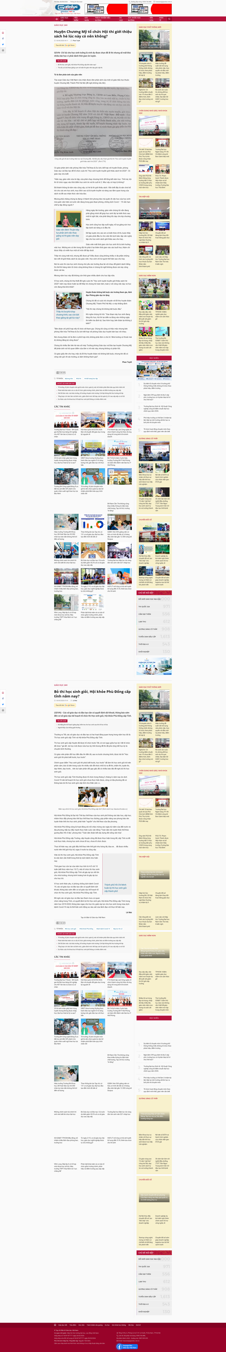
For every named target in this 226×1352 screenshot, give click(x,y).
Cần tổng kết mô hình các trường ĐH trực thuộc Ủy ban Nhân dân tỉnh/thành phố (146, 261)
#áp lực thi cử (117, 929)
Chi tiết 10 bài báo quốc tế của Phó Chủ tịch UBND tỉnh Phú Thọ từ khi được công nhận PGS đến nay (146, 155)
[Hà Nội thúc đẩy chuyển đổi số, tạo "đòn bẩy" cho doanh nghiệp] (146, 549)
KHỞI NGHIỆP (144, 652)
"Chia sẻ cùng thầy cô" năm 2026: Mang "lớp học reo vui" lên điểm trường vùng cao (153, 456)
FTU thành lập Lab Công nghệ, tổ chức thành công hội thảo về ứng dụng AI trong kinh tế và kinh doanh (119, 433)
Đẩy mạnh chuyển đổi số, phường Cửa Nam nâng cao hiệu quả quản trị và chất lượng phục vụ (154, 537)
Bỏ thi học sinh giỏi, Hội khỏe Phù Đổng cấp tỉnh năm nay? (77, 65)
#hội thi (78, 378)
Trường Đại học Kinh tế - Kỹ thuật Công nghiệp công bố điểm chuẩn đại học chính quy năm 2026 (158, 408)
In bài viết (62, 372)
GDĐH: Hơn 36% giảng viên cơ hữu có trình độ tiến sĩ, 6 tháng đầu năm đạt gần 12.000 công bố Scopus (119, 535)
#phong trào (69, 378)
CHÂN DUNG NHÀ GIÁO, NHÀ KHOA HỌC (153, 111)
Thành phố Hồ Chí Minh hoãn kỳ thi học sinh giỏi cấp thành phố (115, 879)
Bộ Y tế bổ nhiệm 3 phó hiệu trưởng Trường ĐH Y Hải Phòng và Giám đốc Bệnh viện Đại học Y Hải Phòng (119, 461)
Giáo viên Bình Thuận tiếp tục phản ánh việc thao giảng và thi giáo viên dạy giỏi (67, 234)
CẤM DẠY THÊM (145, 614)
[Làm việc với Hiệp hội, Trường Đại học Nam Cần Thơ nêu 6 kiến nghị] (162, 250)
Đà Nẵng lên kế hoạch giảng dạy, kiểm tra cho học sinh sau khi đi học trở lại (83, 725)
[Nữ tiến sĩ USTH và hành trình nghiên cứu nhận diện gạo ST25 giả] (162, 468)
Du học (121, 19)
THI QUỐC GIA (144, 606)
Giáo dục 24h (64, 19)
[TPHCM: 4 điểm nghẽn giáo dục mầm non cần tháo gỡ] (162, 305)
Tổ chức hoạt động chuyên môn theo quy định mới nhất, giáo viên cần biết (157, 430)
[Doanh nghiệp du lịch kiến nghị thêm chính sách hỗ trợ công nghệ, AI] (162, 549)
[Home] (3, 33)
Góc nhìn (87, 19)
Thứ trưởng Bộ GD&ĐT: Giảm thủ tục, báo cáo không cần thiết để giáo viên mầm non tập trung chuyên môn (162, 344)
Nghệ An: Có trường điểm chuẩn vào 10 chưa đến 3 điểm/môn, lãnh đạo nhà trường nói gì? (146, 96)
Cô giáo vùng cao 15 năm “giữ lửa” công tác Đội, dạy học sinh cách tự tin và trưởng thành (146, 503)
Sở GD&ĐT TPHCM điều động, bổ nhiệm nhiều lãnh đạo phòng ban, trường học (66, 588)
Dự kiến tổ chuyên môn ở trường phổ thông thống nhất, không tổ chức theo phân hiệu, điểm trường (157, 386)
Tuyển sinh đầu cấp (147, 637)
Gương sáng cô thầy (148, 438)
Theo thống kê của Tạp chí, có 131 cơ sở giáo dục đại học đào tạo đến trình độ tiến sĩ (92, 534)
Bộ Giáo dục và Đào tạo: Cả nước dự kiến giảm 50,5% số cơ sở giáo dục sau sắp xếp (93, 562)
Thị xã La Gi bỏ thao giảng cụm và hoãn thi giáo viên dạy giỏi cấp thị (80, 67)
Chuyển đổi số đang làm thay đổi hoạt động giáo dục (162, 235)
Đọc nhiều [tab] (154, 358)
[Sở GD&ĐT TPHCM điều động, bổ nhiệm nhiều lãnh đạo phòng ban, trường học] (66, 576)
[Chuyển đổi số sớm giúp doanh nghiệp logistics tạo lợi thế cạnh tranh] (162, 571)
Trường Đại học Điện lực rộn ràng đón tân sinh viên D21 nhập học (119, 561)
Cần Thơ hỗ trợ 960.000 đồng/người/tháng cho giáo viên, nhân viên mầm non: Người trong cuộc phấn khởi (153, 292)
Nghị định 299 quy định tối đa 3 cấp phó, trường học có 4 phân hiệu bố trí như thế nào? (157, 397)
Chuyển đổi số (145, 520)
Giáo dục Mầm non (147, 275)
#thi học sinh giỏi (70, 929)
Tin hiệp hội (144, 196)
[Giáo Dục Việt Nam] (67, 9)
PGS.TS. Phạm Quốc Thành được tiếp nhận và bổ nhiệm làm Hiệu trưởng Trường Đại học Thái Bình (162, 182)
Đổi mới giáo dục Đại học (150, 599)
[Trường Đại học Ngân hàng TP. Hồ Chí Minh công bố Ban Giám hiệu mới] (162, 142)
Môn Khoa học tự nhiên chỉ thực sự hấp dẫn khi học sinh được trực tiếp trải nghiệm (146, 479)
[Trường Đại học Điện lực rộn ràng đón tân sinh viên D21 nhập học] (119, 550)
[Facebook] (3, 38)
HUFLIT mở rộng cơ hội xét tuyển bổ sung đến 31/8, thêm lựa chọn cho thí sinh (119, 588)
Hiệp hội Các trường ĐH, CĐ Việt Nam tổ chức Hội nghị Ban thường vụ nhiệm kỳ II (146, 237)
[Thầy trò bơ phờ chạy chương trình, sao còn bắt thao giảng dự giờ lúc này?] (69, 301)
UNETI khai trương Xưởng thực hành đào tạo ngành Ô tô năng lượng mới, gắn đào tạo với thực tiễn (92, 461)
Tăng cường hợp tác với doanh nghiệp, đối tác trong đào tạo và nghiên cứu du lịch (152, 214)
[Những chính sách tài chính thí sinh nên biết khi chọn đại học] (66, 550)
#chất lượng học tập (91, 378)
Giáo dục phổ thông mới (150, 27)
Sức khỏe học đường (134, 19)
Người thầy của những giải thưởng (69, 727)
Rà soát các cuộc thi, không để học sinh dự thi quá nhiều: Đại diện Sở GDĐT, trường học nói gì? (161, 96)
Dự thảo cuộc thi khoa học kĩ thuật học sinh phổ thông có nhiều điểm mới (82, 399)
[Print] (3, 50)
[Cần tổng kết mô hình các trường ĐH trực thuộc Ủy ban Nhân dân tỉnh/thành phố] (146, 250)
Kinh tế (161, 19)
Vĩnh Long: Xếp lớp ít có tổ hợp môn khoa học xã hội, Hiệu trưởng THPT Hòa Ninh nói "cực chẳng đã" (65, 616)
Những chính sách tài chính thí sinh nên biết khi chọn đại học (65, 561)
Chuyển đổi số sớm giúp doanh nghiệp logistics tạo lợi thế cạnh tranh (162, 581)
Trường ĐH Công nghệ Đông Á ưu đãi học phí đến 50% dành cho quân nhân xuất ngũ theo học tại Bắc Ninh (66, 490)
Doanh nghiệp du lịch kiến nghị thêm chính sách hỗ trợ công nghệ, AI (162, 559)
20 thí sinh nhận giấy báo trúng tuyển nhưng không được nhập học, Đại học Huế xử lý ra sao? (65, 460)
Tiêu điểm (76, 19)
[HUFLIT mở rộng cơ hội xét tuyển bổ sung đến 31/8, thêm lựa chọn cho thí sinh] (119, 576)
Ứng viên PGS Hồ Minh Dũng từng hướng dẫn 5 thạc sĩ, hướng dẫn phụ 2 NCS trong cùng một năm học (145, 182)
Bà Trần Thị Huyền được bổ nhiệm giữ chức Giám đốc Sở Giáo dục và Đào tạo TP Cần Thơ (153, 131)
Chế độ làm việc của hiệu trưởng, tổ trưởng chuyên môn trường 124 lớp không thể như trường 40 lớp (90, 393)
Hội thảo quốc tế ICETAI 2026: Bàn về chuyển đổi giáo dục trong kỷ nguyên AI (93, 432)
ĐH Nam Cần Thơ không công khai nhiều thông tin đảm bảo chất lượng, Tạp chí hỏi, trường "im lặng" (118, 507)
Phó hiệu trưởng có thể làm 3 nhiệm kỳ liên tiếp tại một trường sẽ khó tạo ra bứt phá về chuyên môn (157, 420)
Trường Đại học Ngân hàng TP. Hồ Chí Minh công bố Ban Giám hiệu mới (162, 153)
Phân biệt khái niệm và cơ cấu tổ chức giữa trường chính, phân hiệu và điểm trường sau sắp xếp (89, 390)
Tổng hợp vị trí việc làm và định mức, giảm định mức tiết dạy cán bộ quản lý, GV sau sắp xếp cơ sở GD (91, 396)
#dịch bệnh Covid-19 (103, 929)
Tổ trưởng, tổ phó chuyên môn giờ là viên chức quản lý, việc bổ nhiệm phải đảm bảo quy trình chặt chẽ (91, 387)
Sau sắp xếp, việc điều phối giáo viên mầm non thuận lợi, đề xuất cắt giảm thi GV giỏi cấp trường (146, 318)
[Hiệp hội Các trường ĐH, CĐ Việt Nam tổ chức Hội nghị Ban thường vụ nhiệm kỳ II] (146, 226)
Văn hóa (151, 19)
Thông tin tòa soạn (76, 2)
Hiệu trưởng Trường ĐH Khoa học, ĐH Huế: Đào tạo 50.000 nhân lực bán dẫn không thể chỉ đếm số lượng (65, 535)
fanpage (127, 1347)
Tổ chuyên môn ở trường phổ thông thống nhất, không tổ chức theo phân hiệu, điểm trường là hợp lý (145, 69)
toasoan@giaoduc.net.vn (164, 2)
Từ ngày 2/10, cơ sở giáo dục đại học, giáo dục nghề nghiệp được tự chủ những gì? (92, 588)
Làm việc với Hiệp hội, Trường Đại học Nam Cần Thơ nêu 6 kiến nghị (162, 260)
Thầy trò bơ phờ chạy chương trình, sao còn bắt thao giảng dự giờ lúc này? (68, 314)
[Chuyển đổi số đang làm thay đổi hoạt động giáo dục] (162, 226)
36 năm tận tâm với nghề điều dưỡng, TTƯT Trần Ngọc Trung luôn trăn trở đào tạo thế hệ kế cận (162, 505)
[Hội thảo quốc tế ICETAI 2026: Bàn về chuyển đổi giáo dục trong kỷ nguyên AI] (93, 420)
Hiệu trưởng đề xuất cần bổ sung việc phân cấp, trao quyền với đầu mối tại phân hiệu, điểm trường (162, 69)
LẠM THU (142, 621)
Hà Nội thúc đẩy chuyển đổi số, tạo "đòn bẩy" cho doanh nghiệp (145, 559)
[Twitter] (3, 44)
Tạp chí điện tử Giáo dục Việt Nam (93, 918)
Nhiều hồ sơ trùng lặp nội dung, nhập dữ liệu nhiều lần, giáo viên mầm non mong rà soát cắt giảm (146, 344)
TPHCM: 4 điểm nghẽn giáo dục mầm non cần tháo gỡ (162, 315)
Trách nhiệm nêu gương (102, 19)
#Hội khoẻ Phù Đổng (86, 929)
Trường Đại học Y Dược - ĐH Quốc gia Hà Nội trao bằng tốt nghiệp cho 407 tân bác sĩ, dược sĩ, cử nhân (66, 433)
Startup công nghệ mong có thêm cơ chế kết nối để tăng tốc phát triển (146, 581)
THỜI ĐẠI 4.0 (144, 644)
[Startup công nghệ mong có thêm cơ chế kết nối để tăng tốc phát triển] (146, 571)
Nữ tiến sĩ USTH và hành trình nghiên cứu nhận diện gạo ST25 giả (162, 478)
